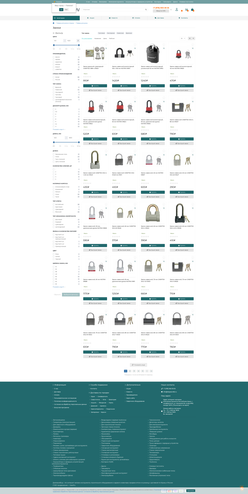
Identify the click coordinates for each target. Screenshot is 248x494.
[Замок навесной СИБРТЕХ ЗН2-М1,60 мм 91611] (124, 160)
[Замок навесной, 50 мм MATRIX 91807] (153, 160)
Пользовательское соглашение (65, 398)
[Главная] (53, 23)
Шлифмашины (154, 473)
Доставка (160, 18)
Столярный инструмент (109, 452)
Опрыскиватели (59, 441)
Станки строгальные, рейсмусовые (65, 452)
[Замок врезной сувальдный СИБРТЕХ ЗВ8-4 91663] (95, 53)
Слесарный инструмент (109, 448)
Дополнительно (133, 385)
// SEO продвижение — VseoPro (64, 485)
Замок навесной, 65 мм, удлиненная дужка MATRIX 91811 (123, 280)
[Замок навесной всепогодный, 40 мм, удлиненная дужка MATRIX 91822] (95, 106)
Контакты (184, 18)
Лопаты (56, 434)
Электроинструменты (116, 2)
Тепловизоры (154, 452)
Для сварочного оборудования (64, 424)
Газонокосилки (154, 420)
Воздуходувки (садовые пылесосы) (113, 420)
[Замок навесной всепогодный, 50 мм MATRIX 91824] (124, 106)
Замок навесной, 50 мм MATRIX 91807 (152, 174)
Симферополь (103, 396)
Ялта (104, 399)
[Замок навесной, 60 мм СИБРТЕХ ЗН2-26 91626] (124, 213)
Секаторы (152, 445)
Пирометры (57, 443)
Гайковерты (167, 2)
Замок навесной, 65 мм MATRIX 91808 (94, 280)
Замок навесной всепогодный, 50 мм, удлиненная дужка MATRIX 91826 (152, 121)
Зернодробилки (155, 427)
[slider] (54, 45)
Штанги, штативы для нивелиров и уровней (69, 459)
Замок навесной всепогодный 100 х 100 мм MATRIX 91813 (123, 67)
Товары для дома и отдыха (65, 23)
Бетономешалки (59, 420)
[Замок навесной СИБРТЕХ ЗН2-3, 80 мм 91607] (182, 106)
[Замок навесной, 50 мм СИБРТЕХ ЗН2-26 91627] (182, 160)
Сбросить (57, 294)
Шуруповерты (154, 459)
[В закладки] (106, 44)
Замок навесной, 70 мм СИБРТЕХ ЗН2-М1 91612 (95, 334)
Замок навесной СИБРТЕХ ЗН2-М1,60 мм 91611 (123, 174)
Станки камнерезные (60, 450)
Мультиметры (106, 436)
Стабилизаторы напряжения (159, 448)
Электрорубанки (107, 475)
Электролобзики (59, 473)
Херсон (103, 412)
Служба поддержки (99, 385)
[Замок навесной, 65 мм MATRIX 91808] (95, 266)
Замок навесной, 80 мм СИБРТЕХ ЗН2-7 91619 (124, 334)
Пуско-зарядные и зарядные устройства (163, 443)
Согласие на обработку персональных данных (99, 491)
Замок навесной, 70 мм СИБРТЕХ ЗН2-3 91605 (181, 280)
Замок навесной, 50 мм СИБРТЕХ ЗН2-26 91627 (181, 174)
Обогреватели (106, 438)
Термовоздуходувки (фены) (63, 475)
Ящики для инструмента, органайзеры (115, 459)
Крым (93, 396)
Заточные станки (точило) (110, 427)
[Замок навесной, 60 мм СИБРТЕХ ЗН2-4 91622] (153, 213)
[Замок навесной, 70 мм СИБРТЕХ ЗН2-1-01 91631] (153, 266)
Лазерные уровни (155, 431)
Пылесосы (153, 462)
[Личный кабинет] (177, 9)
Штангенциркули (155, 457)
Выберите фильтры (71, 294)
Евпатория (112, 399)
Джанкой (94, 406)
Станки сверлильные (157, 450)
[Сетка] (190, 38)
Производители (131, 395)
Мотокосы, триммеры (61, 436)
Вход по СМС (161, 11)
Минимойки (105, 434)
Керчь (111, 402)
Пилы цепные (154, 441)
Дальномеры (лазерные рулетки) (113, 422)
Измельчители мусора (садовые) (65, 429)
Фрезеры (152, 468)
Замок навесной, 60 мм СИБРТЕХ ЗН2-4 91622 (153, 227)
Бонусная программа (61, 407)
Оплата (137, 18)
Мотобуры (153, 434)
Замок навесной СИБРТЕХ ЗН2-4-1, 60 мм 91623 (95, 174)
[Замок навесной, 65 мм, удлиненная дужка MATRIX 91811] (124, 266)
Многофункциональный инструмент (114, 473)
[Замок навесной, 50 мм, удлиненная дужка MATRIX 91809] (95, 213)
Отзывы (94, 2)
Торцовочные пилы (108, 471)
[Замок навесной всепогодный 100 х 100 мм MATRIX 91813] (124, 53)
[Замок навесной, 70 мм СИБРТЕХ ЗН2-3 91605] (182, 266)
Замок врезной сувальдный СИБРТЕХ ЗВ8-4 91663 (93, 67)
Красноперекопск (97, 409)
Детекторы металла (156, 422)
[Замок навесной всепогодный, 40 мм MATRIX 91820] (182, 53)
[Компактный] (193, 38)
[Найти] (146, 9)
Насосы (152, 436)
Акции (92, 18)
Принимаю (190, 490)
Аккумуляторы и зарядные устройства (139, 2)
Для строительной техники (111, 424)
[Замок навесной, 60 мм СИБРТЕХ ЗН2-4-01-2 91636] (182, 213)
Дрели (175, 2)
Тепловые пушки (59, 455)
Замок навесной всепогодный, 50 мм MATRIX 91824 (123, 121)
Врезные (129, 33)
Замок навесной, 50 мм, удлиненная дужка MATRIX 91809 (95, 227)
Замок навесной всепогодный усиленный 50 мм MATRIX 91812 (152, 67)
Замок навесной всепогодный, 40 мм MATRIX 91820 (181, 67)
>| (151, 371)
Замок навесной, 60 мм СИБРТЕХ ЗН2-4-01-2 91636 (182, 227)
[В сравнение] (106, 48)
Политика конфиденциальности (65, 401)
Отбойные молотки (60, 468)
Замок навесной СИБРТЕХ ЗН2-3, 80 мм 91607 (181, 121)
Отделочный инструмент (110, 441)
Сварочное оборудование (135, 401)
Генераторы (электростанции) (64, 422)
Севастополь (95, 399)
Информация (60, 385)
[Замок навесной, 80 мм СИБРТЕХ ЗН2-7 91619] (124, 319)
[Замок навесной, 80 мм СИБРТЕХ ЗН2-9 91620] (153, 319)
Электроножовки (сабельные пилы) (162, 471)
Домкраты (56, 427)
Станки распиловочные (109, 450)
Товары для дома (81, 23)
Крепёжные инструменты (158, 429)
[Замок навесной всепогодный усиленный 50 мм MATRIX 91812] (153, 53)
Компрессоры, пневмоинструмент (113, 429)
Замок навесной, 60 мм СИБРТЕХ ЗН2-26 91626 (124, 227)
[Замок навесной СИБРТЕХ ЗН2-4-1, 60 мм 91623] (95, 160)
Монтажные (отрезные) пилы (159, 475)
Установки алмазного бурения (112, 457)
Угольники (153, 455)
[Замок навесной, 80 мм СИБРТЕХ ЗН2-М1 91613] (182, 319)
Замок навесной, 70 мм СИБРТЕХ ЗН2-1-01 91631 (153, 280)
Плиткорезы (105, 443)
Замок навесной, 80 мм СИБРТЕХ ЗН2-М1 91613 (182, 334)
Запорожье (95, 412)
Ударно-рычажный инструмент (64, 457)
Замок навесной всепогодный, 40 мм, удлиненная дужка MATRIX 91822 (94, 121)
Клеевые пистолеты (186, 2)
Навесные (120, 33)
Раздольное (110, 409)
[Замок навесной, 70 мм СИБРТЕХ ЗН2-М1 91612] (95, 319)
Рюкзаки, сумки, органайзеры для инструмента (70, 445)
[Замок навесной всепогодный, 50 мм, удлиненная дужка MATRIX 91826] (153, 106)
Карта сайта (130, 398)
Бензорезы (103, 2)
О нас (88, 2)
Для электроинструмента (158, 424)
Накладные (111, 33)
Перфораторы (58, 466)
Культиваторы (58, 431)
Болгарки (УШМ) (107, 462)
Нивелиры (57, 438)
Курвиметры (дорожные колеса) (113, 431)
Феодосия (102, 402)
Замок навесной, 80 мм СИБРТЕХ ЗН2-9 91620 (153, 334)
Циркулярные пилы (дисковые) (64, 471)
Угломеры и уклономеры (110, 455)
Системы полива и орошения (63, 448)
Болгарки (157, 2)
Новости (115, 18)
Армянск (103, 406)
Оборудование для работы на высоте (162, 438)
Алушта (93, 402)
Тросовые (101, 33)
